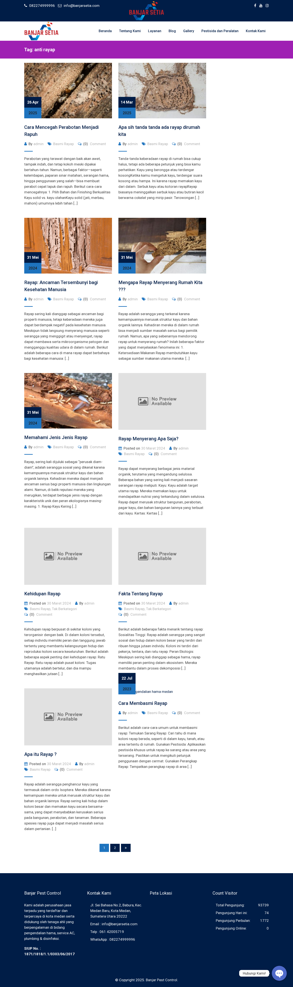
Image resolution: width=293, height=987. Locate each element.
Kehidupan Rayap (42, 593)
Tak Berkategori (64, 609)
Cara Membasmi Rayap (142, 703)
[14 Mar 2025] (162, 90)
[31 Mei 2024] (68, 245)
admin (38, 144)
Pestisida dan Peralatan (220, 31)
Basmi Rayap (63, 144)
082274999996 (42, 5)
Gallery (188, 31)
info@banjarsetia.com (82, 5)
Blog (172, 31)
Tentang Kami (130, 31)
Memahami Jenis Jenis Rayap (56, 437)
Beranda (105, 31)
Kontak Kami (256, 31)
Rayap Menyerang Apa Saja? (148, 438)
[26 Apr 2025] (68, 90)
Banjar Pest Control (161, 980)
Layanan (154, 31)
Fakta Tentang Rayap (140, 593)
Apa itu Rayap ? (40, 754)
